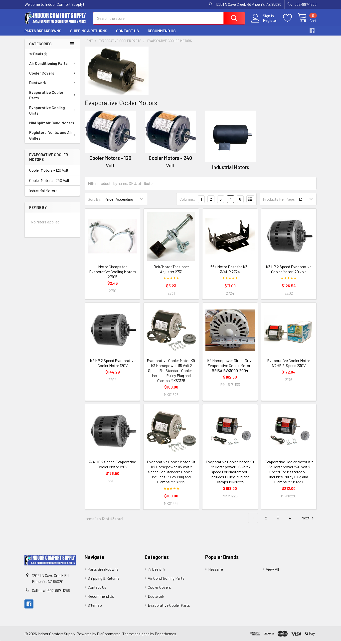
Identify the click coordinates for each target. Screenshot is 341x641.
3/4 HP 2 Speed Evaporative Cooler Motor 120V (112, 464)
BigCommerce (109, 633)
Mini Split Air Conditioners (51, 123)
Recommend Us (161, 31)
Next (305, 517)
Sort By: (95, 199)
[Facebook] (312, 30)
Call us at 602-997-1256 (51, 590)
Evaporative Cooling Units (47, 110)
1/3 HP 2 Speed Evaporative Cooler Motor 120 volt (289, 269)
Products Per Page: (279, 199)
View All (272, 569)
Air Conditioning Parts (48, 63)
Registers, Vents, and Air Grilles (50, 135)
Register (270, 20)
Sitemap (95, 605)
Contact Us (127, 31)
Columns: (187, 199)
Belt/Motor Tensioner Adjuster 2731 (171, 269)
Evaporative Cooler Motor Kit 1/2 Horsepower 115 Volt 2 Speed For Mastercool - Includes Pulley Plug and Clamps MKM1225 (230, 471)
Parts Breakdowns (42, 31)
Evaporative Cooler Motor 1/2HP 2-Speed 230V (288, 363)
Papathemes (165, 633)
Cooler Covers (41, 73)
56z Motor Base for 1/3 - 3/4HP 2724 (230, 269)
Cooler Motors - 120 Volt (48, 170)
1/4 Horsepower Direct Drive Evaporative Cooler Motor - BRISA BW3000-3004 (229, 365)
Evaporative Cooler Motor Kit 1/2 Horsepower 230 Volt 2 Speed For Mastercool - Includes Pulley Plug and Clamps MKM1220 (288, 471)
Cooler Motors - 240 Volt (49, 180)
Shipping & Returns (88, 31)
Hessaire (215, 569)
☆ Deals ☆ (38, 54)
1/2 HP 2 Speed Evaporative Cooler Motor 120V (113, 363)
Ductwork (37, 82)
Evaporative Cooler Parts (46, 95)
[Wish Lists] (290, 18)
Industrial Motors (43, 190)
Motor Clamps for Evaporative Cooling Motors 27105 (112, 271)
